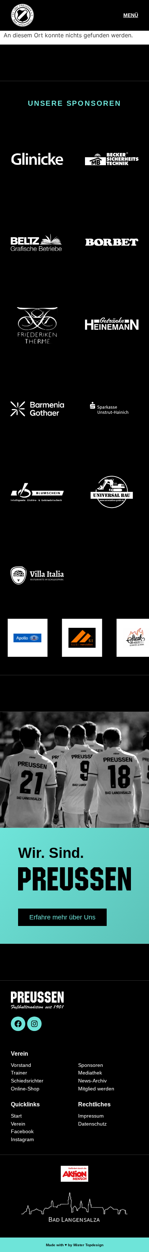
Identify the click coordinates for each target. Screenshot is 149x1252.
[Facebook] (18, 1024)
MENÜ (130, 15)
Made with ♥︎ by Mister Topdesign (74, 1245)
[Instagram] (34, 1024)
